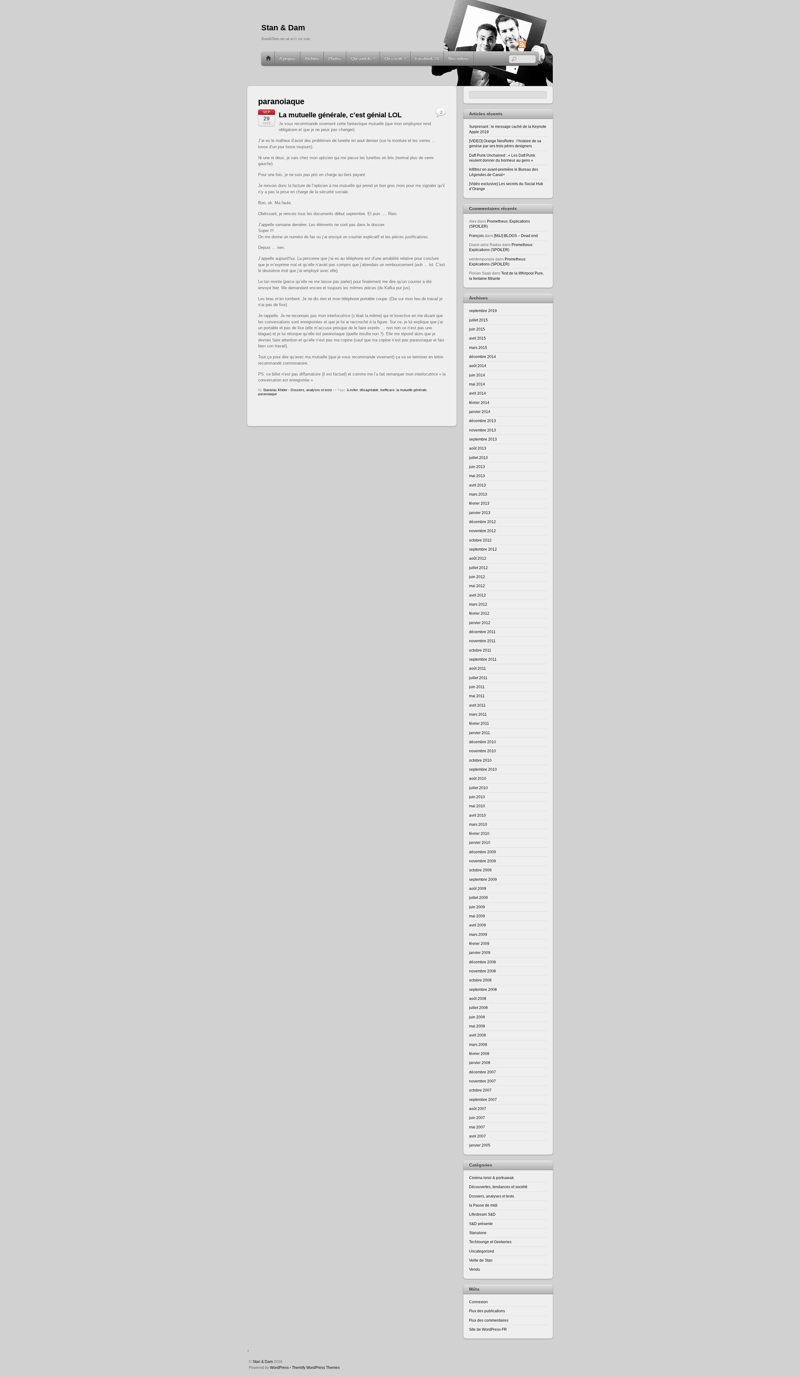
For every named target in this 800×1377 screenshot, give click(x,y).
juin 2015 (477, 329)
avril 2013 (477, 485)
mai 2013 (477, 476)
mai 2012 (477, 586)
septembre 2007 (483, 1099)
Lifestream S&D (482, 1214)
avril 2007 (477, 1136)
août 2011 (477, 668)
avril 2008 (477, 1035)
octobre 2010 (480, 760)
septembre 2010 (483, 769)
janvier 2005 (479, 1145)
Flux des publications (487, 1311)
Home (268, 58)
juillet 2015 (478, 320)
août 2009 (477, 888)
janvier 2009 (479, 953)
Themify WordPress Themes (316, 1367)
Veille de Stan (480, 1260)
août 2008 (477, 998)
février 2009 (479, 943)
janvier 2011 (479, 733)
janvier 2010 (479, 842)
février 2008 (479, 1054)
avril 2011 (477, 705)
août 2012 (477, 558)
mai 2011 (477, 696)
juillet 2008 (478, 1008)
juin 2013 (477, 467)
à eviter (352, 390)
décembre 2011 (482, 632)
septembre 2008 (483, 989)
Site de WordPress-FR (488, 1329)
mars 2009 (478, 934)
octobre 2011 (480, 650)
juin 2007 (477, 1118)
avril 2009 (477, 925)
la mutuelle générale (412, 390)
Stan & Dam (262, 1361)
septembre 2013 (483, 439)
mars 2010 (478, 824)
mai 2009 (477, 916)
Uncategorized (481, 1251)
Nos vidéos (458, 58)
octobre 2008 (480, 980)
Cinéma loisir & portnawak (491, 1178)
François (476, 236)
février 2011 (479, 723)
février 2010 (479, 833)
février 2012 (479, 613)
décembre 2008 (482, 962)
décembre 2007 (482, 1072)
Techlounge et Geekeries (490, 1242)
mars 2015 (478, 348)
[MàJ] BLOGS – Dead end (516, 236)
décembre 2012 (482, 522)
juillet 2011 (478, 678)
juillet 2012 (478, 568)
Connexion (478, 1302)
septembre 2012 (483, 549)
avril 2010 (477, 815)
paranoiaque (267, 394)
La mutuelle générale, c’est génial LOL (340, 115)
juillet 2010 (478, 788)
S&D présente (481, 1224)
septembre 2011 (483, 659)
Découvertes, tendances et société (498, 1187)
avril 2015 (477, 338)
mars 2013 (478, 494)
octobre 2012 (480, 540)
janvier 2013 (479, 513)
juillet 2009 (478, 897)
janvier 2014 (479, 412)
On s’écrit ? (395, 58)
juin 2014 (477, 375)
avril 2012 (477, 595)
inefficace (387, 390)
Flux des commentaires (488, 1320)
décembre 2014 (482, 357)
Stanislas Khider (275, 390)
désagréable (369, 390)
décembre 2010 (482, 742)
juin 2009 (477, 907)
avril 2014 (477, 393)
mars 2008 (478, 1044)
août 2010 (477, 778)
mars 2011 (478, 714)
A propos (287, 58)
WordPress (279, 1367)
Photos (334, 58)
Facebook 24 (427, 58)
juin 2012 (477, 577)
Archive (312, 58)
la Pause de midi (483, 1205)
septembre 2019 (483, 311)
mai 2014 (477, 384)
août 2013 (477, 448)
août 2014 (477, 366)
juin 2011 (477, 687)
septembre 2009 (483, 879)
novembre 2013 (482, 430)
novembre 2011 (482, 641)
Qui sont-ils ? (363, 58)
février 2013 (479, 503)
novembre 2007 (482, 1081)
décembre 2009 (482, 852)
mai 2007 (477, 1127)
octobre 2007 (480, 1090)
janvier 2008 (479, 1063)
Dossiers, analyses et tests (311, 390)
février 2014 (479, 403)
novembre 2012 (482, 531)
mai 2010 (477, 806)
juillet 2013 (478, 458)
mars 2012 (478, 604)
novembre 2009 (482, 861)
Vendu (474, 1269)
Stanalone (478, 1233)
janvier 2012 (479, 623)
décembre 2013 (482, 421)
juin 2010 (477, 797)
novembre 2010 (482, 751)
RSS (532, 44)
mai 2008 (477, 1026)
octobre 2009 (480, 870)
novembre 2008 (482, 971)
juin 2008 (477, 1017)
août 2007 (477, 1109)
